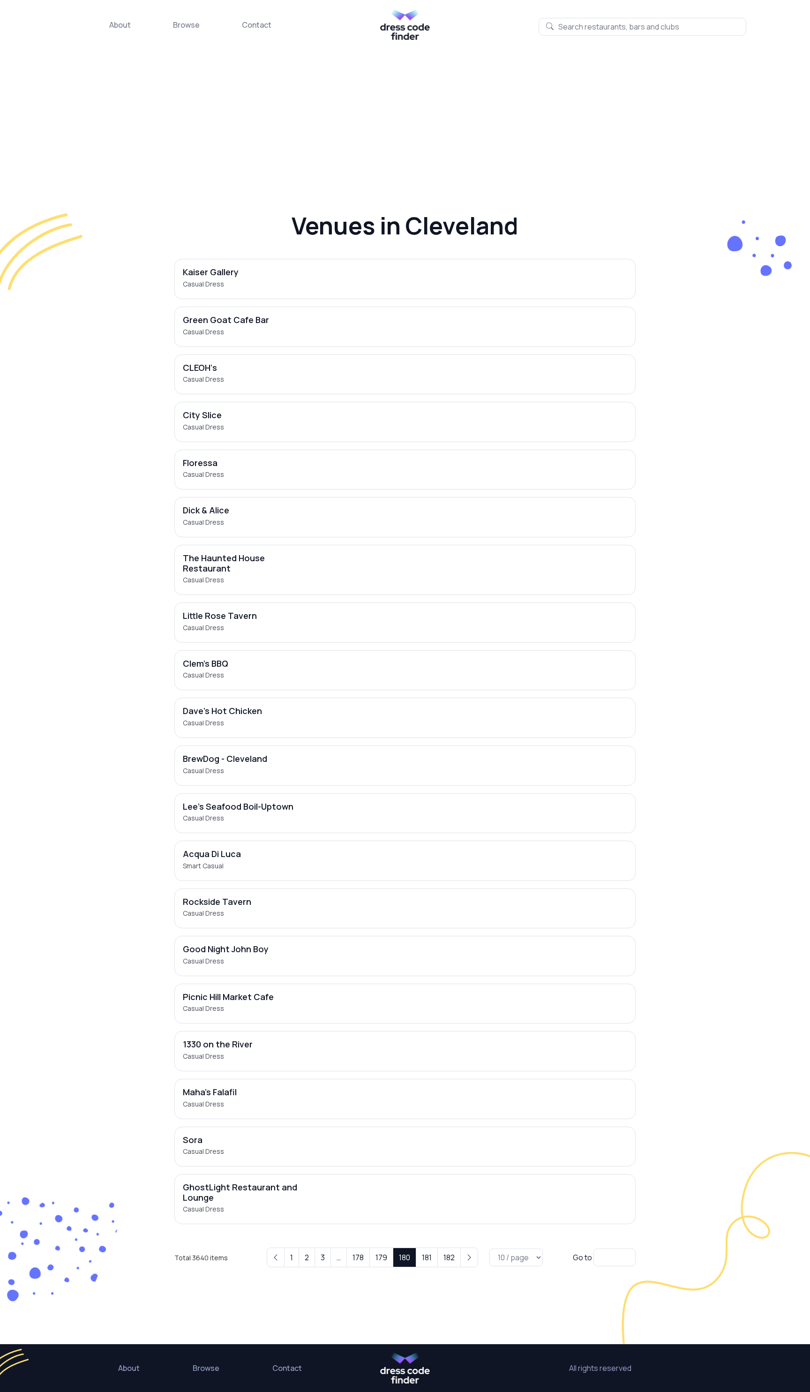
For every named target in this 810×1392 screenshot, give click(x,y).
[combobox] (642, 27)
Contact (256, 25)
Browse (186, 25)
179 (381, 1257)
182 (449, 1257)
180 (404, 1257)
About (120, 25)
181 (427, 1257)
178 (358, 1257)
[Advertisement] (405, 110)
